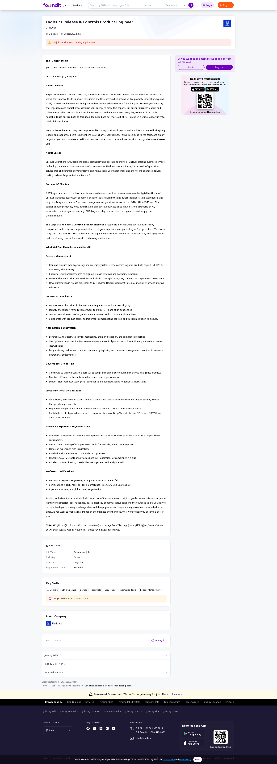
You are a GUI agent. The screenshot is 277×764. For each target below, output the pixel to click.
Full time (78, 567)
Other (77, 557)
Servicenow (110, 590)
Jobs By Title (152, 711)
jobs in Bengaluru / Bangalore (66, 686)
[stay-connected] (88, 728)
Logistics (78, 562)
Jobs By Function (113, 711)
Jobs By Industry (134, 711)
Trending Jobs (74, 701)
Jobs (66, 5)
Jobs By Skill (49, 711)
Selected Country (51, 722)
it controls (96, 590)
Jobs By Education (68, 711)
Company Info (151, 701)
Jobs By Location (91, 711)
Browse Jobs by (53, 701)
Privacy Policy (169, 759)
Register (227, 5)
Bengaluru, (69, 33)
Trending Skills (105, 701)
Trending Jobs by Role (129, 701)
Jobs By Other (170, 711)
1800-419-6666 (157, 732)
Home (44, 685)
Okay (197, 759)
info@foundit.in (143, 738)
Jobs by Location (212, 701)
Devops (83, 590)
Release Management (150, 590)
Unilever (51, 27)
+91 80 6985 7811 (153, 728)
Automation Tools (128, 590)
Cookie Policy (185, 759)
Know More (177, 694)
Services (77, 5)
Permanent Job (82, 552)
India (78, 33)
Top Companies (172, 701)
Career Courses (233, 701)
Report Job (159, 640)
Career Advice (192, 701)
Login (209, 5)
